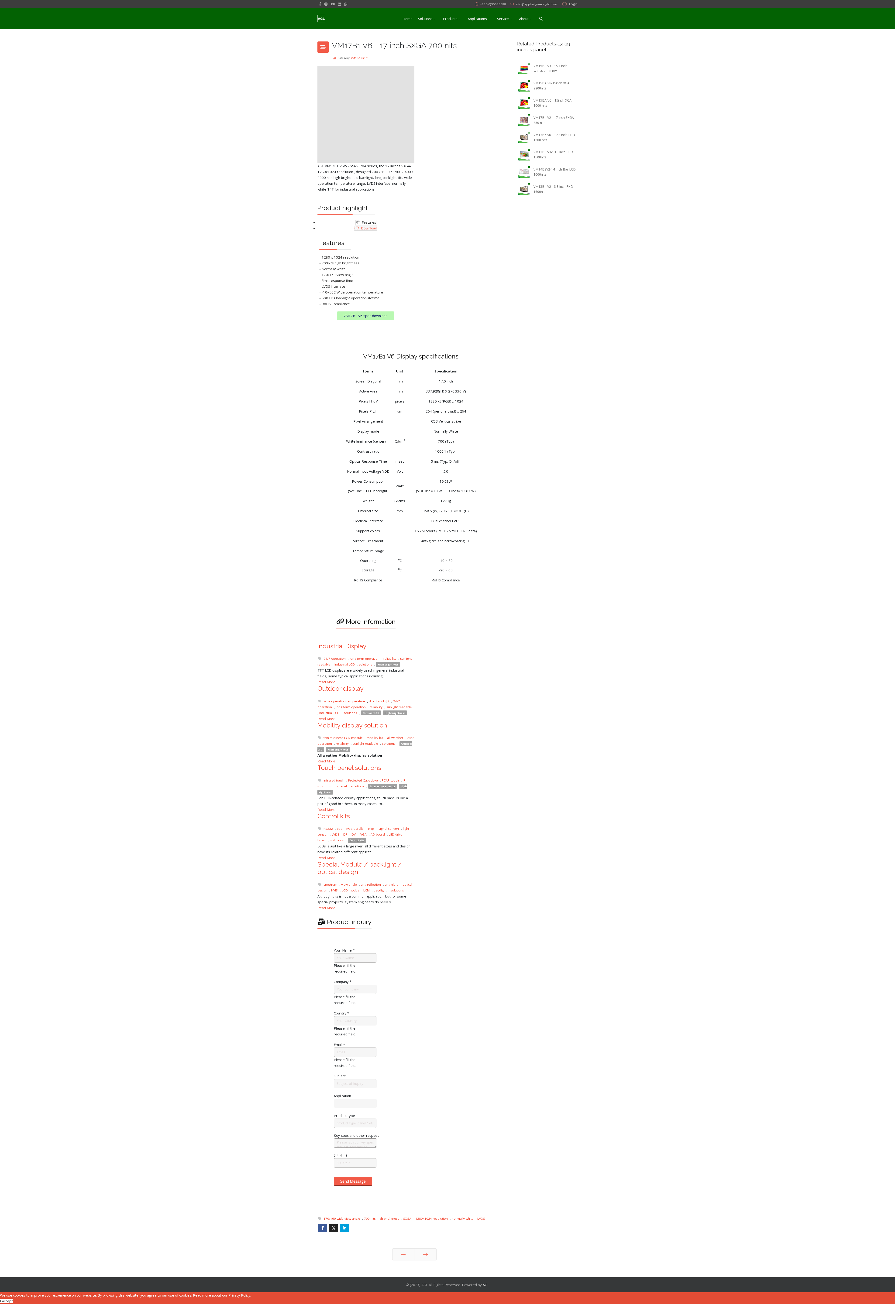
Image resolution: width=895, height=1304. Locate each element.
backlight (380, 890)
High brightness (388, 664)
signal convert (389, 828)
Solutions (425, 18)
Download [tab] (368, 228)
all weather (395, 738)
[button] (569, 3)
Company (342, 981)
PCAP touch (390, 780)
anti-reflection (371, 884)
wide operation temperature (344, 701)
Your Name (344, 950)
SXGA (407, 1218)
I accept (6, 1301)
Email (339, 1044)
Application (342, 1095)
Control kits (333, 816)
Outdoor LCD (371, 713)
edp (339, 828)
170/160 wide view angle (342, 1218)
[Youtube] (333, 4)
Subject (340, 1076)
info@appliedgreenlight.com (536, 4)
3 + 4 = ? (341, 1155)
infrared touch (334, 780)
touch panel (338, 786)
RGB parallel (355, 828)
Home (408, 18)
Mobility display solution (352, 725)
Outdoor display (340, 688)
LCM (366, 890)
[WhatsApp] (345, 4)
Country (341, 1013)
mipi (371, 828)
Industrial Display (341, 646)
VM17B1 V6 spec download (366, 315)
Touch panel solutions (349, 767)
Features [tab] (368, 222)
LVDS (335, 834)
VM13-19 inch (359, 58)
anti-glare (392, 884)
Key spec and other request (356, 1135)
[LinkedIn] (339, 4)
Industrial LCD (344, 664)
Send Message (353, 1181)
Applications (477, 18)
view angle (349, 884)
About (524, 18)
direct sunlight (379, 701)
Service (503, 18)
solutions (365, 664)
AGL (486, 1284)
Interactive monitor (382, 786)
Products (450, 18)
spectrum (330, 884)
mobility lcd (375, 738)
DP (345, 834)
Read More (326, 681)
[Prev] (403, 1254)
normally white (462, 1218)
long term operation (364, 658)
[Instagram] (325, 4)
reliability (389, 658)
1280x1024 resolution (431, 1218)
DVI (353, 834)
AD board (378, 834)
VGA (363, 834)
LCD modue (350, 890)
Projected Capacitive (363, 780)
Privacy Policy (239, 1295)
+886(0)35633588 (493, 4)
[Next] (425, 1254)
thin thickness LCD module (343, 738)
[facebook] (320, 4)
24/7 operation (335, 658)
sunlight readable (399, 707)
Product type (344, 1115)
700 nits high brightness (381, 1218)
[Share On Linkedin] (344, 1228)
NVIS (334, 890)
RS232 (328, 828)
